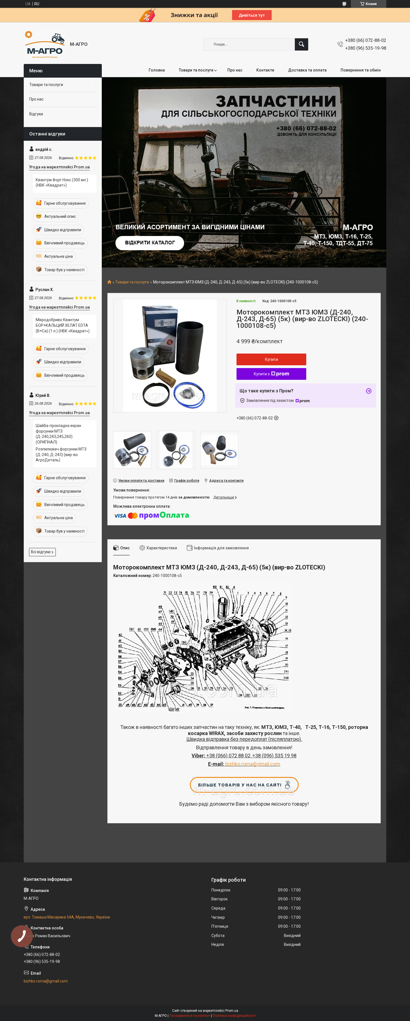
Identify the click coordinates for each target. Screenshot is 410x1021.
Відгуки (36, 114)
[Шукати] (301, 44)
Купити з (262, 374)
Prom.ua (231, 1011)
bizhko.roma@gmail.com (252, 764)
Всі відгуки (40, 552)
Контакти (265, 70)
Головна (157, 70)
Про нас (234, 70)
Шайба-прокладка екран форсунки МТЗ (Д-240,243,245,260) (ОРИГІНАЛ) (58, 433)
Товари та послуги (196, 70)
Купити (271, 359)
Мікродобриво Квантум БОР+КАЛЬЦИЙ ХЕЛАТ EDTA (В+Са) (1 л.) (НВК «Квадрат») (63, 325)
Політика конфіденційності (234, 1016)
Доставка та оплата (307, 70)
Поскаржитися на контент (189, 1016)
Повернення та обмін (361, 70)
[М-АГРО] (45, 44)
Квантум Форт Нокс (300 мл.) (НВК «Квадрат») (62, 183)
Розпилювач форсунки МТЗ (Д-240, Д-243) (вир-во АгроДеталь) (61, 454)
